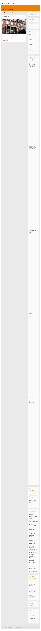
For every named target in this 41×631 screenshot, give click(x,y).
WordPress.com (20, 627)
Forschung (31, 536)
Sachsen (31, 564)
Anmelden (30, 613)
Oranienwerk (32, 554)
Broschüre (31, 522)
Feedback (30, 39)
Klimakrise (35, 541)
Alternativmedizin (32, 513)
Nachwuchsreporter (32, 546)
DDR (34, 526)
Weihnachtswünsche (33, 571)
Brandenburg (33, 521)
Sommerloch (31, 565)
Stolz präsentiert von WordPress (7, 627)
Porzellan (33, 557)
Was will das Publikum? (9, 16)
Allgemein (30, 34)
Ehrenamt (31, 535)
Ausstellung (33, 516)
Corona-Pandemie (33, 524)
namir (30, 584)
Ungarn (34, 568)
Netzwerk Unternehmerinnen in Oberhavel (33, 549)
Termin (30, 49)
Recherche (31, 44)
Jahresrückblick (32, 540)
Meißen (34, 543)
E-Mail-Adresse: (31, 21)
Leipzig (31, 543)
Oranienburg (33, 552)
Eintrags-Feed (31, 615)
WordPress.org (31, 620)
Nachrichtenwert (32, 545)
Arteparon (31, 514)
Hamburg (35, 539)
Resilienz (31, 562)
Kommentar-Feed (32, 618)
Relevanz (31, 560)
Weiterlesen (5, 40)
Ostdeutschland (33, 556)
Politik (30, 557)
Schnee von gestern (32, 502)
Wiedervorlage (31, 51)
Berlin (31, 519)
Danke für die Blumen (32, 500)
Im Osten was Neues (32, 505)
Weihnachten (32, 569)
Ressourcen (35, 562)
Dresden (32, 533)
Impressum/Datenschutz (8, 9)
